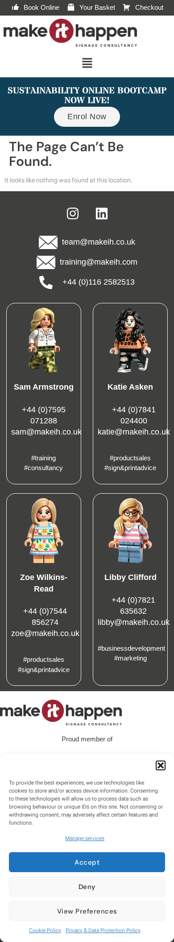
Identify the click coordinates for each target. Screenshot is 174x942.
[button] (160, 765)
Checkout (149, 7)
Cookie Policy (45, 930)
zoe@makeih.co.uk (45, 633)
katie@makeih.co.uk (134, 431)
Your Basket (97, 7)
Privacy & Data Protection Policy (103, 930)
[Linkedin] (101, 213)
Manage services (84, 838)
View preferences (87, 911)
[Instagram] (72, 213)
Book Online (41, 7)
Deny (87, 886)
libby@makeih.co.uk (134, 622)
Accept (87, 862)
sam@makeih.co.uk (46, 431)
